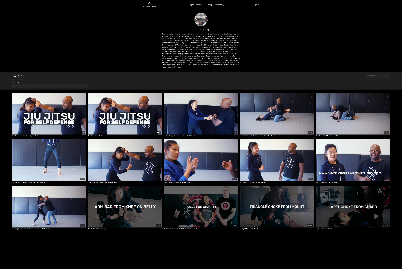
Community (219, 5)
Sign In (256, 5)
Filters (19, 76)
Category (15, 82)
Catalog (209, 5)
